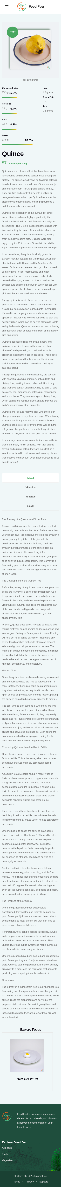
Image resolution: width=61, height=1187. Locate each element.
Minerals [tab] (30, 496)
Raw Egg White (27, 1078)
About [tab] (30, 478)
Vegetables (8, 1160)
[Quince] (30, 49)
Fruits (5, 1154)
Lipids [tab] (30, 506)
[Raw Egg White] (27, 1055)
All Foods (7, 1147)
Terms (17, 1181)
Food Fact (36, 6)
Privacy (30, 1181)
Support (43, 1181)
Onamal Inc (40, 1176)
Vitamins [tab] (30, 487)
